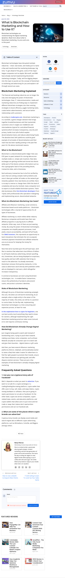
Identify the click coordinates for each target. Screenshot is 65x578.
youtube (46, 129)
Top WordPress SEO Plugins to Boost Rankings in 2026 (53, 162)
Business (7, 6)
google (45, 122)
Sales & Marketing (19, 6)
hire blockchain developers (26, 191)
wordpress (53, 126)
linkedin (56, 122)
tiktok (51, 122)
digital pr (52, 133)
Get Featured (56, 517)
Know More (53, 202)
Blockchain (21, 15)
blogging (59, 120)
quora (45, 124)
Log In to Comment (33, 505)
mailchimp (46, 131)
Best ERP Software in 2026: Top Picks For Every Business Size (55, 171)
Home (3, 15)
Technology (15, 15)
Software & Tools (36, 6)
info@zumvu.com (50, 198)
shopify (54, 117)
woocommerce (47, 120)
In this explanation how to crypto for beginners (18, 312)
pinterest (46, 133)
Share (21, 433)
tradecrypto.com (16, 117)
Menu (60, 2)
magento (46, 126)
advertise (31, 381)
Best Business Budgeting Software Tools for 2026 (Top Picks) (55, 143)
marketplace (47, 117)
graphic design (54, 131)
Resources (7, 9)
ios (54, 120)
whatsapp (52, 129)
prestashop (52, 124)
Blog (8, 15)
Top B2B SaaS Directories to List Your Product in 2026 (54, 179)
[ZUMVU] (9, 1)
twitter (58, 124)
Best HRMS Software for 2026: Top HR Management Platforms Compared (55, 153)
